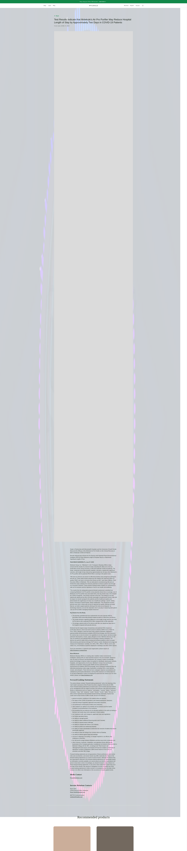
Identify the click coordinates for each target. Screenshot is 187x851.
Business (126, 5)
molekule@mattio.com (76, 797)
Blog (54, 5)
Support (132, 5)
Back (57, 15)
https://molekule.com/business (78, 650)
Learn (49, 5)
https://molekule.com (86, 675)
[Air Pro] (71, 844)
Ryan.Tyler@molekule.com (77, 792)
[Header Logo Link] (93, 5)
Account (137, 5)
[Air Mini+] (115, 844)
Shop (45, 5)
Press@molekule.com (76, 778)
